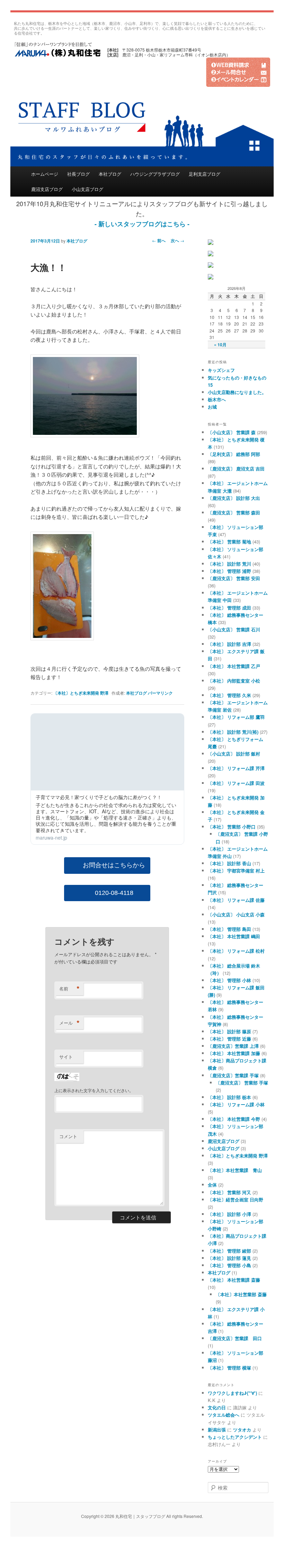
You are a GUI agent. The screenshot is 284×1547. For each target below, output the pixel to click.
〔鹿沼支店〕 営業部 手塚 (242, 1082)
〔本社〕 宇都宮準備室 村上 (236, 870)
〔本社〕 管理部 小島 (229, 1265)
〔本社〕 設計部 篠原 (229, 1031)
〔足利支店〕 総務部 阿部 (234, 454)
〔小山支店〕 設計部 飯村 (234, 753)
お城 (212, 406)
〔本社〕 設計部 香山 (229, 863)
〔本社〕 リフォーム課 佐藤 (236, 900)
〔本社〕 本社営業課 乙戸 (234, 666)
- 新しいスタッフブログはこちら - (142, 223)
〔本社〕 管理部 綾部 (229, 1250)
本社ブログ (110, 174)
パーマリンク (160, 693)
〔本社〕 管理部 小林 (229, 980)
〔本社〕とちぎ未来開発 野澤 (80, 693)
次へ (177, 240)
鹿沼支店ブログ (47, 189)
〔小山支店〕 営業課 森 (232, 432)
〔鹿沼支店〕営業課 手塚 (233, 1075)
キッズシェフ (221, 370)
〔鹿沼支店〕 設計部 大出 (234, 498)
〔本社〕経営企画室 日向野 (235, 1199)
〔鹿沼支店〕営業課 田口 (235, 1338)
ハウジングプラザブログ (155, 174)
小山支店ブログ (87, 189)
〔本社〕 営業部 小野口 (232, 826)
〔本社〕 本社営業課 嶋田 (234, 936)
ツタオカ (242, 1429)
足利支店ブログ (204, 174)
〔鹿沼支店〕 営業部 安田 (234, 578)
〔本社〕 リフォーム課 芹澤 (236, 768)
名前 (69, 988)
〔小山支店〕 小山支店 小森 (236, 914)
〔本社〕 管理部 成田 (229, 607)
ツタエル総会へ (223, 1414)
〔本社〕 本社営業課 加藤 (234, 1053)
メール (69, 1022)
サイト (66, 1056)
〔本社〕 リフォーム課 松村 (236, 951)
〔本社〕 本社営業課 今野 (234, 1119)
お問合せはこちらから (114, 865)
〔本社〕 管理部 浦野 (229, 571)
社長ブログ (78, 174)
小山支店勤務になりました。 (237, 392)
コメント (68, 1136)
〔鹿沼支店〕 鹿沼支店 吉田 (236, 468)
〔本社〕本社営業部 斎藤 (241, 1294)
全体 (212, 1184)
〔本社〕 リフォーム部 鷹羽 (236, 717)
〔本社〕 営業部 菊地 (229, 541)
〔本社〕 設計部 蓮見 (229, 1258)
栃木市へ (217, 399)
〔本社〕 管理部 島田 (229, 929)
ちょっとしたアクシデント (235, 1437)
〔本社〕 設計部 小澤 (229, 1214)
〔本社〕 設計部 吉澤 (229, 644)
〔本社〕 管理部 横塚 (229, 1367)
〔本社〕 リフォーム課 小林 (236, 1104)
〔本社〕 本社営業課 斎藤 (234, 1279)
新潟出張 (217, 1429)
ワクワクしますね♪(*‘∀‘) (232, 1393)
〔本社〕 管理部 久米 (229, 695)
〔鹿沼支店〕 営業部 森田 (234, 512)
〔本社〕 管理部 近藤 (229, 1038)
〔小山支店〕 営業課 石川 (234, 629)
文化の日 (217, 1407)
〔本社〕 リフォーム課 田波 (236, 783)
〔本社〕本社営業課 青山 (235, 1170)
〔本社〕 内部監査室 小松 (234, 680)
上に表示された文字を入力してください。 (93, 1090)
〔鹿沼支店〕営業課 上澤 (233, 1046)
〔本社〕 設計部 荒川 (229, 563)
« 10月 (220, 344)
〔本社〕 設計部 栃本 (229, 1097)
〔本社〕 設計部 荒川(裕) (233, 732)
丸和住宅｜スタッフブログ (57, 48)
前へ (159, 240)
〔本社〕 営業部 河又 (229, 1192)
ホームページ (44, 174)
